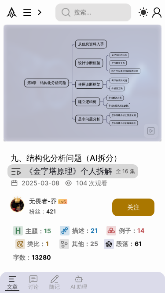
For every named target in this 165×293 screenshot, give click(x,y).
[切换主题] (143, 12)
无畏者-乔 (47, 201)
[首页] (11, 12)
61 (129, 243)
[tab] (12, 282)
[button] (151, 131)
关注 (133, 207)
